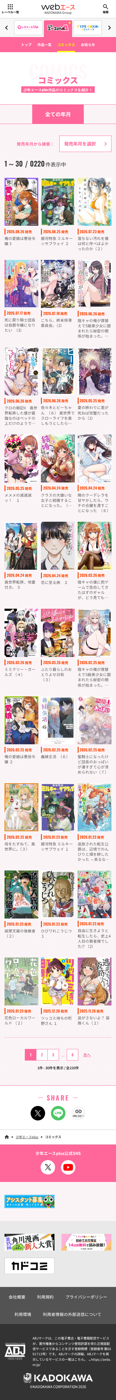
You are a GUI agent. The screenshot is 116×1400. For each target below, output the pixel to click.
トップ (26, 44)
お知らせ (88, 44)
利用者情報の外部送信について (72, 1314)
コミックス (66, 44)
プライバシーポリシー (86, 1297)
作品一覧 (44, 44)
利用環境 (23, 1314)
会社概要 (17, 1297)
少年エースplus (27, 1136)
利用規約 (45, 1297)
